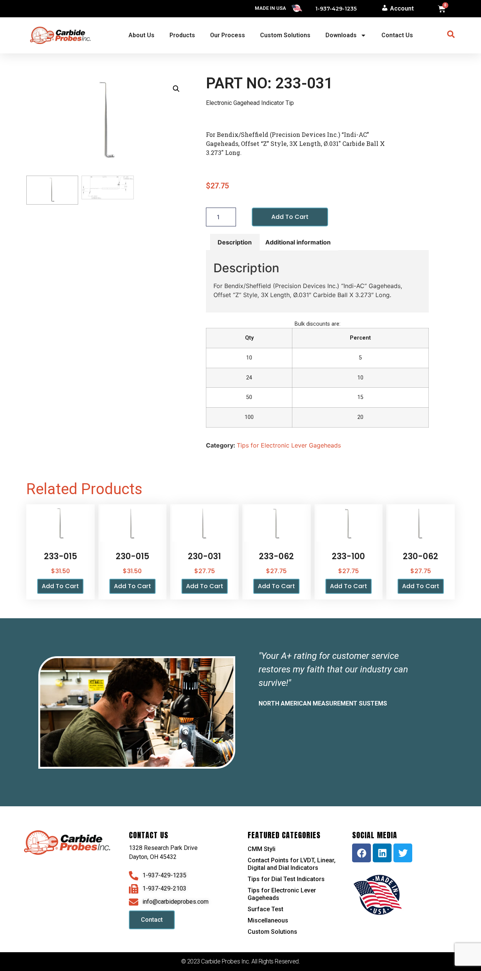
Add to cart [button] (60, 586)
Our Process (227, 35)
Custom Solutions (285, 35)
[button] (176, 89)
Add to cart (290, 216)
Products (182, 35)
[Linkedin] (382, 853)
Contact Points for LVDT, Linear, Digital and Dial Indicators (292, 864)
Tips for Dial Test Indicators (286, 879)
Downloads (341, 35)
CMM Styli (261, 849)
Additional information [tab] (298, 242)
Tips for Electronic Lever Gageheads (289, 445)
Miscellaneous (268, 920)
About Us (141, 35)
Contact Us (397, 35)
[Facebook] (361, 853)
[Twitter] (402, 853)
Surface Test (265, 909)
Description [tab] (235, 242)
